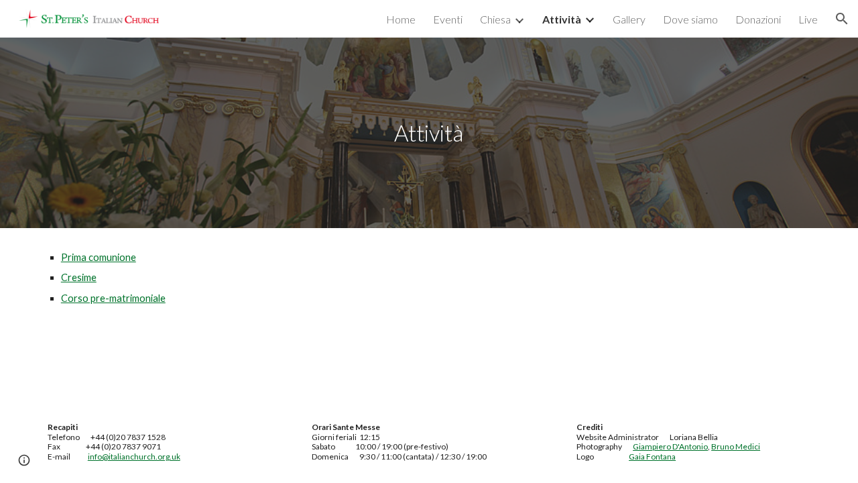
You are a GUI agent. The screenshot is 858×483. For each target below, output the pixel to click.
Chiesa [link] (495, 19)
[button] (842, 19)
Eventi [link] (448, 19)
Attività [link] (561, 19)
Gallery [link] (629, 19)
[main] (429, 133)
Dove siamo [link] (690, 19)
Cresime (79, 277)
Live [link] (808, 19)
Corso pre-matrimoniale (113, 298)
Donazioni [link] (758, 19)
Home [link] (401, 19)
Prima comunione (98, 257)
